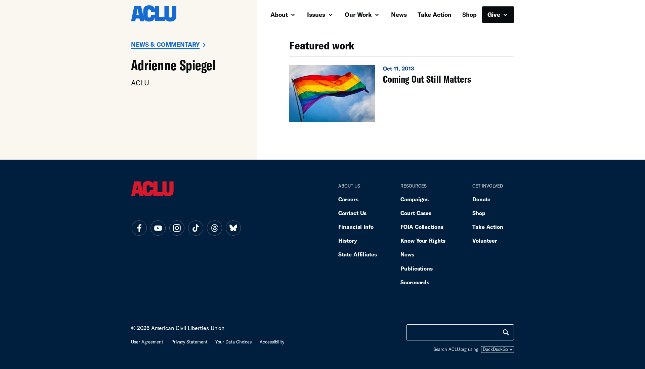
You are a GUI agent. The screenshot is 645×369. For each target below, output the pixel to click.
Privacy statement (189, 341)
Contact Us (352, 213)
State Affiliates (357, 254)
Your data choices (233, 341)
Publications (416, 268)
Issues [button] (317, 14)
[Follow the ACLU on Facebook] (139, 228)
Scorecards (414, 282)
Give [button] (494, 14)
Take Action (435, 14)
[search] (506, 332)
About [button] (280, 14)
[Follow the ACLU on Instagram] (177, 228)
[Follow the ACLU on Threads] (214, 228)
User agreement (147, 341)
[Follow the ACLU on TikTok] (195, 228)
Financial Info (356, 226)
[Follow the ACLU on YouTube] (158, 228)
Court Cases (415, 213)
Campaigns (414, 199)
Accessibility (272, 341)
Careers (348, 199)
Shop (469, 14)
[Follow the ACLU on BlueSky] (233, 228)
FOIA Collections (421, 226)
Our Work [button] (359, 14)
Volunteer (484, 240)
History (347, 240)
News (399, 14)
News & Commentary (165, 44)
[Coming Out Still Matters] (401, 93)
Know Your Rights (422, 240)
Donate (481, 199)
